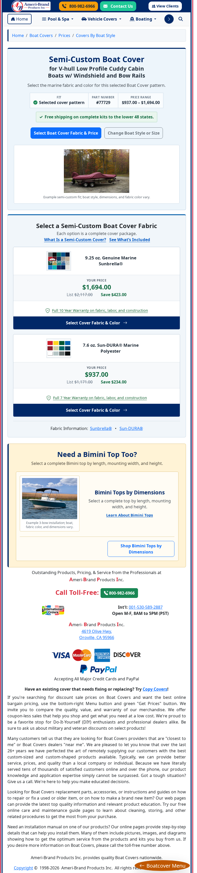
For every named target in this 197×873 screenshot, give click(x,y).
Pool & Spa (58, 19)
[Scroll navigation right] (169, 19)
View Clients (167, 6)
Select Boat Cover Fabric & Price (66, 133)
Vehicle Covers (102, 19)
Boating (144, 19)
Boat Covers (41, 35)
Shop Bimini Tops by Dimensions (141, 549)
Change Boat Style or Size (134, 133)
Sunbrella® (101, 428)
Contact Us (121, 6)
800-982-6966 (81, 6)
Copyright (23, 868)
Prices (64, 35)
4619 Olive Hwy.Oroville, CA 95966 (96, 634)
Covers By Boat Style (95, 35)
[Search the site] (181, 19)
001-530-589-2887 (146, 607)
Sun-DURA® (131, 428)
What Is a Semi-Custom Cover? (75, 239)
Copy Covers (155, 689)
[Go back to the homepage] (31, 6)
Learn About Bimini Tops (129, 515)
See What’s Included (129, 239)
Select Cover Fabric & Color (93, 323)
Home (22, 19)
